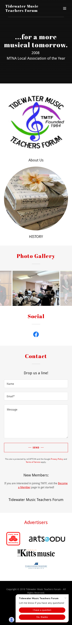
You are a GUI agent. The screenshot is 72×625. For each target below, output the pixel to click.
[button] (64, 8)
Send (36, 447)
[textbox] (36, 383)
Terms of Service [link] (33, 462)
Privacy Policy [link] (57, 459)
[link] (26, 11)
